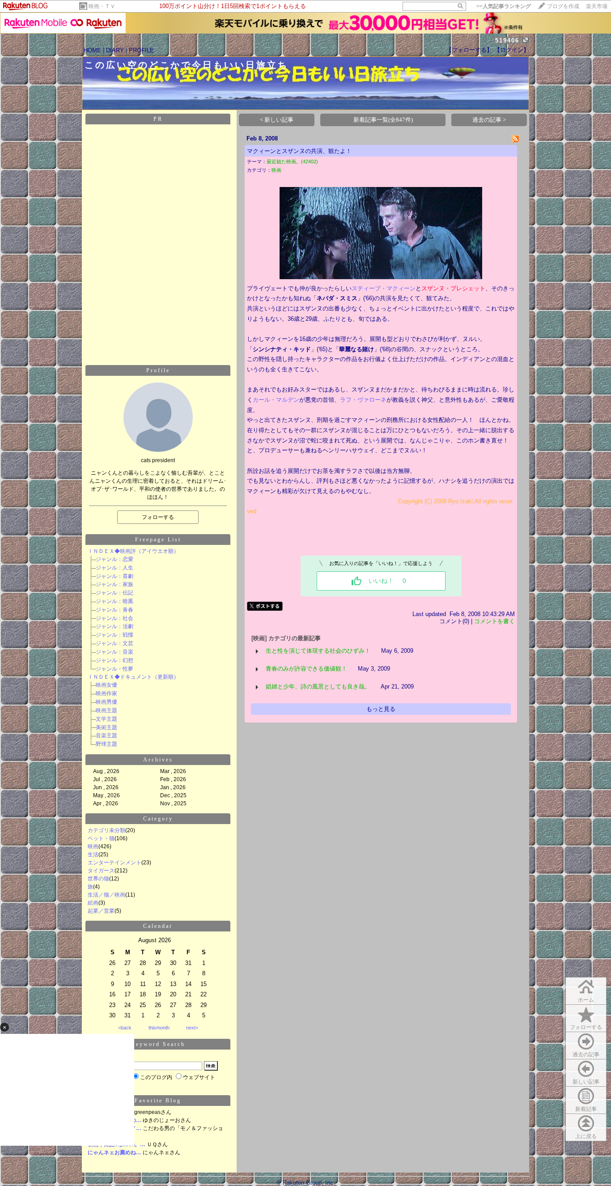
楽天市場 (596, 6)
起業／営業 (101, 911)
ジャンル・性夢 (114, 669)
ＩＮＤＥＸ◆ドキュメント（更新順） (133, 677)
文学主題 (106, 719)
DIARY (115, 50)
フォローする (586, 1027)
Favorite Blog (158, 1100)
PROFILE (141, 50)
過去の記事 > (489, 119)
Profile (158, 370)
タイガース (101, 870)
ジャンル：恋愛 (114, 559)
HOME (92, 50)
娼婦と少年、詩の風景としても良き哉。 (318, 686)
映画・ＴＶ (102, 6)
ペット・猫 (101, 838)
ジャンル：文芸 (114, 643)
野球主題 (106, 744)
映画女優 (106, 685)
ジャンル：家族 (114, 584)
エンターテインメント (114, 862)
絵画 (93, 903)
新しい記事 (586, 1082)
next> (192, 1027)
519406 (507, 40)
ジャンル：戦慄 (114, 635)
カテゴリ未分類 (106, 830)
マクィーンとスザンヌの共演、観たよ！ (299, 151)
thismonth (159, 1027)
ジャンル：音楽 (114, 652)
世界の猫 (98, 879)
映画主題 (106, 710)
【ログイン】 (511, 50)
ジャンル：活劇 (114, 626)
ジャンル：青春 (114, 610)
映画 (93, 846)
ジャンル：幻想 (114, 660)
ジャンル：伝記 (114, 593)
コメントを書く (494, 621)
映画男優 (106, 702)
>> (503, 6)
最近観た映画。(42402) (292, 161)
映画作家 (106, 693)
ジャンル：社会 (114, 618)
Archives (158, 760)
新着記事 (586, 1109)
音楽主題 (106, 735)
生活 (93, 854)
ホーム (586, 1000)
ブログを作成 (563, 6)
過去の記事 (586, 1054)
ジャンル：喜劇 (114, 576)
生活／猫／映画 (106, 895)
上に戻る (586, 1136)
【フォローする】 (469, 50)
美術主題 (106, 727)
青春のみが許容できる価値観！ (306, 668)
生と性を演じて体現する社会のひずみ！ (318, 650)
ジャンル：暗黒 (114, 601)
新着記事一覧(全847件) (383, 119)
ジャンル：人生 (114, 568)
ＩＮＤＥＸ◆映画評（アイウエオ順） (133, 551)
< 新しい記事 (276, 119)
